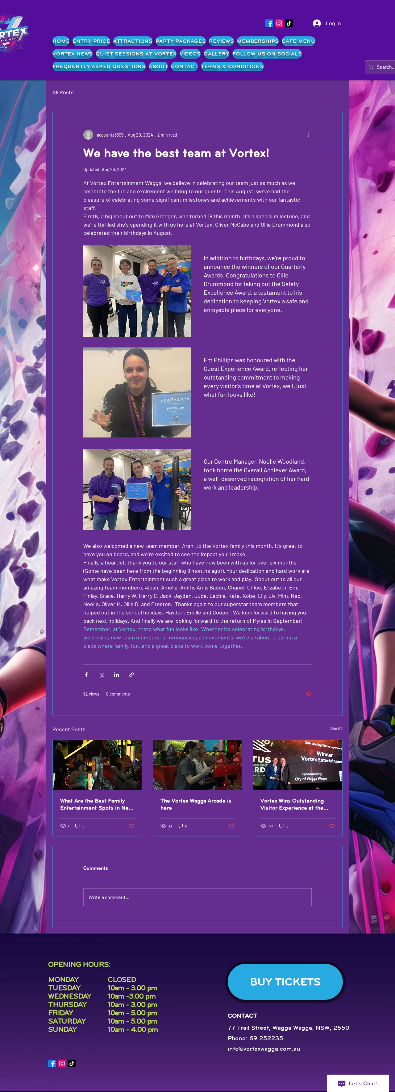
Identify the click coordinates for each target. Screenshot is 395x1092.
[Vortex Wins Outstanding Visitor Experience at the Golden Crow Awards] (297, 765)
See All (336, 728)
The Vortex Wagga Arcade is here (195, 804)
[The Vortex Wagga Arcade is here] (197, 765)
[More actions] (308, 134)
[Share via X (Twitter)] (101, 675)
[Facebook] (269, 23)
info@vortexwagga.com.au (264, 1048)
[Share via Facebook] (86, 675)
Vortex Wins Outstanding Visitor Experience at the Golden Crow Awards (292, 804)
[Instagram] (279, 23)
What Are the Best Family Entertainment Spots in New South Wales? (96, 804)
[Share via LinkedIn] (116, 675)
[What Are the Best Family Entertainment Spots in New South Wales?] (97, 765)
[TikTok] (289, 23)
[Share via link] (132, 675)
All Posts (63, 92)
